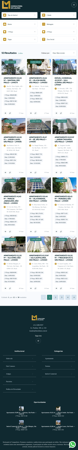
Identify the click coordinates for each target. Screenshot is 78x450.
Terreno (47, 366)
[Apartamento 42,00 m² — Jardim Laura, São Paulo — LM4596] (58, 422)
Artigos (8, 374)
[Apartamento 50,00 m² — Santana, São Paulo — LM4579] (21, 408)
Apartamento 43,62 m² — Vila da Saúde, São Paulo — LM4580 (58, 413)
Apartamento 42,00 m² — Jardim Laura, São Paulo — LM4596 (58, 427)
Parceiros (9, 381)
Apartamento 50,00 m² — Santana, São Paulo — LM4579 (21, 413)
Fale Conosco (10, 366)
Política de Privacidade (13, 389)
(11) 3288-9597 (38, 325)
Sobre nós (9, 358)
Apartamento (49, 358)
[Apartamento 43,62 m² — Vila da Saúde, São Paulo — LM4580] (58, 408)
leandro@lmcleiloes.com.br (38, 331)
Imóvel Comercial (51, 374)
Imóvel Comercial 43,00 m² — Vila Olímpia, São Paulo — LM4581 (21, 427)
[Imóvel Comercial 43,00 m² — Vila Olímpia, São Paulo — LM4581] (21, 422)
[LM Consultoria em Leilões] (12, 5)
